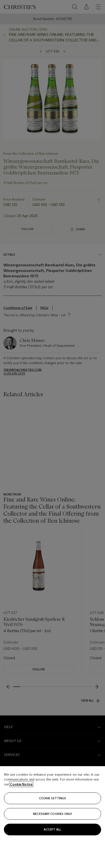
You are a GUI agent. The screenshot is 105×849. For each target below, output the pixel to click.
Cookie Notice (21, 784)
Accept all (52, 829)
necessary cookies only (52, 814)
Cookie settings (52, 798)
